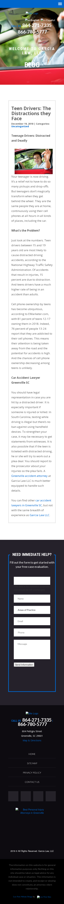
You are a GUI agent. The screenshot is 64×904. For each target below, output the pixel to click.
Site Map (32, 763)
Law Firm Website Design (22, 897)
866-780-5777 (32, 32)
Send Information (24, 664)
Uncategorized (20, 126)
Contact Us (32, 782)
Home (32, 754)
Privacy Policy (32, 772)
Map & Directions (32, 740)
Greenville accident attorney (29, 476)
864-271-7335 (37, 25)
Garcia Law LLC (39, 515)
